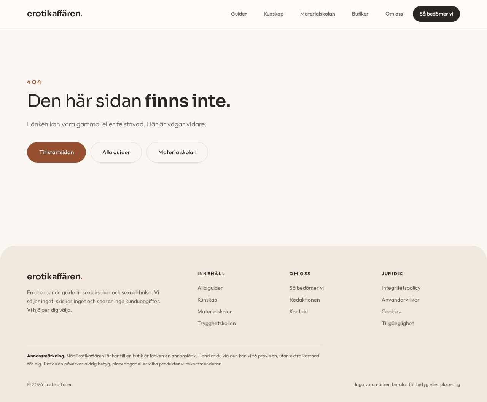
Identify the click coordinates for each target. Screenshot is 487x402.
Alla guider (116, 152)
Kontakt (299, 311)
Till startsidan (56, 152)
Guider (239, 13)
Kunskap (273, 13)
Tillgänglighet (398, 323)
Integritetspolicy (401, 287)
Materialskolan (317, 13)
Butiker (360, 13)
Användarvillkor (401, 299)
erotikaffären (55, 13)
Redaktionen (305, 299)
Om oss (394, 13)
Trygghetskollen (216, 323)
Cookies (391, 311)
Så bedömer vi (436, 13)
